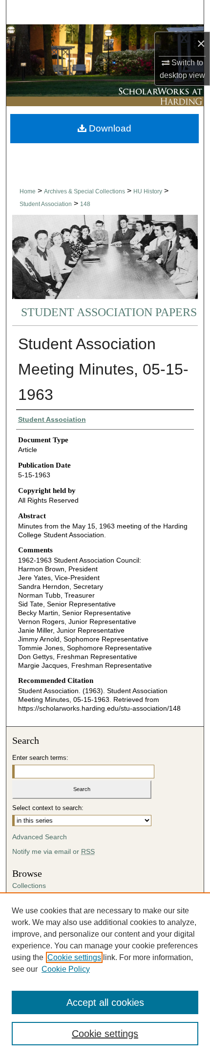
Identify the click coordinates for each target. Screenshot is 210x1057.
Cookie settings (74, 957)
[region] (105, 974)
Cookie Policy (66, 969)
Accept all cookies (105, 1002)
